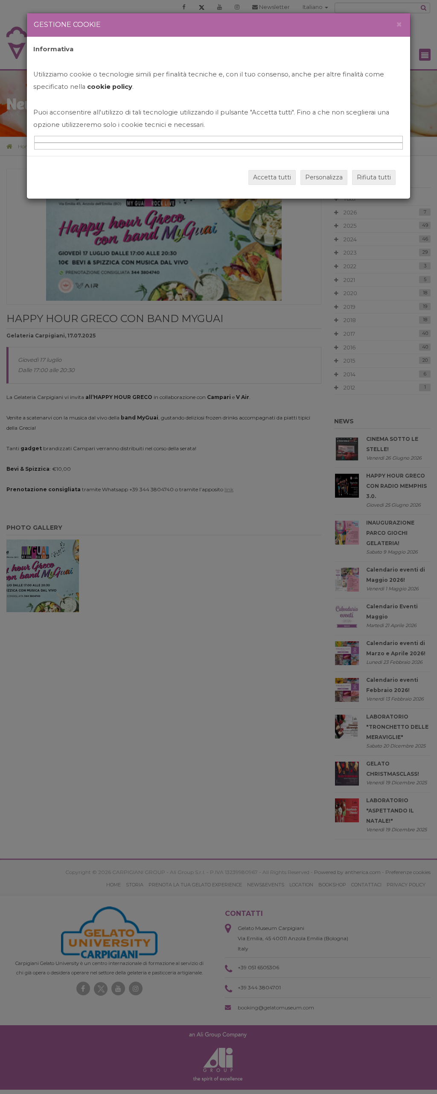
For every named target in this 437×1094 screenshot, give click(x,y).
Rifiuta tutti (374, 177)
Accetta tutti (272, 177)
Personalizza (324, 177)
